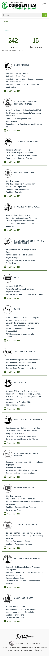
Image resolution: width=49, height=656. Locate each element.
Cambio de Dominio (14, 192)
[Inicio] (19, 6)
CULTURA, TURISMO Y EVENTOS (27, 558)
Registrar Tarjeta (13, 291)
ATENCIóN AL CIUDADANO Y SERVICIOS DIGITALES (25, 103)
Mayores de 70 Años (14, 286)
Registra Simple (12, 257)
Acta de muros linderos (15, 606)
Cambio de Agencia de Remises (19, 544)
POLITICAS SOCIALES (23, 383)
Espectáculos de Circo (15, 578)
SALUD (17, 309)
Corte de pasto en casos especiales (21, 436)
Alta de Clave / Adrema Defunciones (21, 362)
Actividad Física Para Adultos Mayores (22, 391)
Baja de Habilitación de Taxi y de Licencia (23, 533)
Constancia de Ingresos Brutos (19, 158)
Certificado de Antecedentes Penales (21, 155)
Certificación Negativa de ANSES (19, 152)
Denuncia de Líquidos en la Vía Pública (22, 439)
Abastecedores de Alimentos (18, 215)
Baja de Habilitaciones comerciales (20, 473)
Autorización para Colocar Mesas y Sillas (23, 428)
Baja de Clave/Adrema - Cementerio (21, 368)
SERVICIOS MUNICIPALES (24, 351)
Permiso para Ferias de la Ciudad (19, 255)
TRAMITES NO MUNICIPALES (26, 141)
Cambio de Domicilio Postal (17, 189)
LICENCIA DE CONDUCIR (24, 487)
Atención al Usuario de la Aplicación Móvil (23, 110)
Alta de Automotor (13, 496)
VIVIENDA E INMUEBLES (24, 173)
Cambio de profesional (15, 615)
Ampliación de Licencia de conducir (20, 499)
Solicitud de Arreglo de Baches (18, 73)
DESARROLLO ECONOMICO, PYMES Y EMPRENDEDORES (29, 242)
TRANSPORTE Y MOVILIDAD (25, 524)
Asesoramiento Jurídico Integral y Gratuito (23, 394)
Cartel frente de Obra (15, 617)
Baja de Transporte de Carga (18, 541)
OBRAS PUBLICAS (21, 65)
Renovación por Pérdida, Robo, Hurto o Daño (24, 294)
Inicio (6, 22)
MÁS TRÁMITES (13, 91)
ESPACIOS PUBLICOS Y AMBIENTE (28, 419)
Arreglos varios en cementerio (18, 365)
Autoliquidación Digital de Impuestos (21, 470)
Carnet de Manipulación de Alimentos (21, 218)
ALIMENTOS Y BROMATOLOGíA (27, 207)
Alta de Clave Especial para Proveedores (23, 360)
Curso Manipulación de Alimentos (20, 221)
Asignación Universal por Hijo (18, 150)
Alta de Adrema (12, 181)
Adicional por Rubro (14, 467)
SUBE (16, 277)
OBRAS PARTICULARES (23, 598)
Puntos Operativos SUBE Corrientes (20, 289)
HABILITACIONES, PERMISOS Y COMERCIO (27, 454)
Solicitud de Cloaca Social (16, 76)
